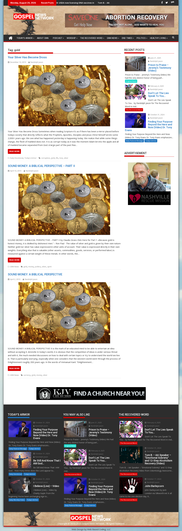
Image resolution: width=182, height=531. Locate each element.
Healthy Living (158, 38)
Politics (141, 38)
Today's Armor (30, 158)
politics (38, 266)
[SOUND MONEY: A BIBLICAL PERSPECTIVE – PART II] (64, 204)
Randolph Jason (36, 62)
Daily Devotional (16, 158)
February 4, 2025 (157, 86)
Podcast (57, 38)
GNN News (112, 38)
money (31, 266)
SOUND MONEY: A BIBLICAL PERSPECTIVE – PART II (41, 166)
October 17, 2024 (154, 479)
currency (26, 375)
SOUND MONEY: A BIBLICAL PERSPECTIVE (35, 274)
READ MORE (14, 151)
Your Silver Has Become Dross (27, 57)
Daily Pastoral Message (134, 141)
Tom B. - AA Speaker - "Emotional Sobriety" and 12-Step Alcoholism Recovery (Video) (107, 2)
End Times (127, 38)
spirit (49, 266)
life (57, 158)
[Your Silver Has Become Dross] (64, 96)
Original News (131, 81)
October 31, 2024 (157, 114)
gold (53, 158)
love (61, 158)
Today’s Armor (25, 38)
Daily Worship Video (17, 500)
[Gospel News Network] (10, 37)
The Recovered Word (91, 38)
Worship (71, 38)
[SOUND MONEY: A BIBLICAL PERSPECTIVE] (64, 313)
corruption (45, 158)
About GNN (42, 38)
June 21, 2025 (155, 58)
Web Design (78, 529)
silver (66, 158)
